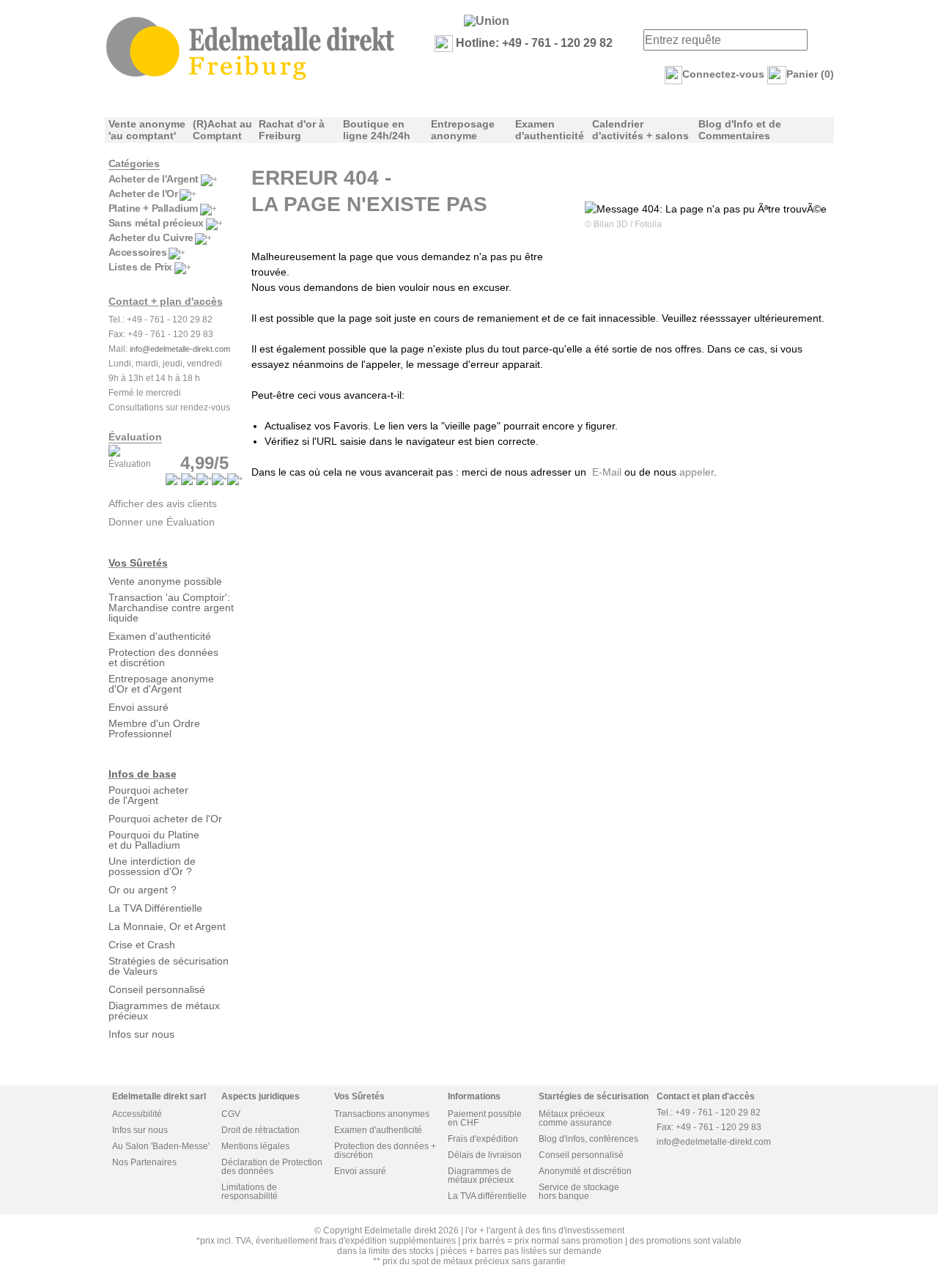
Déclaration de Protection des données (271, 1166)
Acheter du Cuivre (150, 237)
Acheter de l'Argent (153, 179)
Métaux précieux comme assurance (575, 1118)
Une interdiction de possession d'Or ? (152, 866)
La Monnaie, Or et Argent (167, 926)
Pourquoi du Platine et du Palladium (153, 840)
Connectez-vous (723, 74)
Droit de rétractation (260, 1130)
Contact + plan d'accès (165, 301)
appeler (696, 472)
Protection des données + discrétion (385, 1150)
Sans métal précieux (156, 223)
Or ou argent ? (142, 890)
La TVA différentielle (487, 1196)
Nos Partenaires (144, 1162)
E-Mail (606, 472)
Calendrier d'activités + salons (640, 129)
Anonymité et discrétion (585, 1171)
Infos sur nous (141, 1034)
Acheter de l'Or (143, 193)
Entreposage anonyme (463, 129)
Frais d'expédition (483, 1139)
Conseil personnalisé (156, 989)
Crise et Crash (141, 945)
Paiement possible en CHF (485, 1118)
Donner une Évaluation (161, 522)
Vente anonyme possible (165, 581)
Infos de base (142, 774)
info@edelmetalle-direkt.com (180, 348)
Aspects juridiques (260, 1096)
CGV (230, 1114)
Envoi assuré (138, 707)
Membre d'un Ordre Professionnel (154, 728)
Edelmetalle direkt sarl (159, 1096)
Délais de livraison (485, 1155)
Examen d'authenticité (549, 129)
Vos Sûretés (138, 563)
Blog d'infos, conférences (588, 1139)
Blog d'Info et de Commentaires (739, 129)
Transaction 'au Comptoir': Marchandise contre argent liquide (171, 607)
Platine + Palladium (153, 208)
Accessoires (137, 252)
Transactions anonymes (381, 1114)
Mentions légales (255, 1146)
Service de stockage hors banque (579, 1191)
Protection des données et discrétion (163, 657)
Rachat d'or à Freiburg (292, 129)
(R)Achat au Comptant (222, 129)
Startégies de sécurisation (594, 1096)
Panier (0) (810, 74)
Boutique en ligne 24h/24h (376, 129)
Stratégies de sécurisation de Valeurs (168, 966)
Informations (474, 1096)
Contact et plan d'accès (706, 1096)
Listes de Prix (140, 267)
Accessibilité (137, 1114)
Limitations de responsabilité (249, 1191)
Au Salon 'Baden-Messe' (161, 1146)
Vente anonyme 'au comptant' (146, 129)
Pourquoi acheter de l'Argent (148, 795)
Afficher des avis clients (162, 503)
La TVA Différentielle (155, 908)
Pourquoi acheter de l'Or (165, 818)
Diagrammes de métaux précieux (164, 1011)
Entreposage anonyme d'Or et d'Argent (161, 684)
